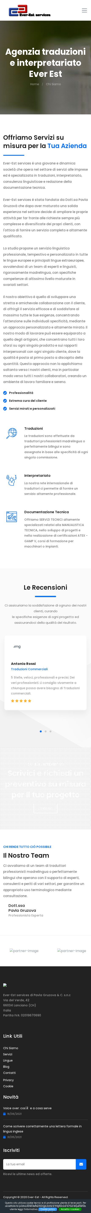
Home (34, 84)
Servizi (7, 1054)
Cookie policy (48, 1209)
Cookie (8, 1086)
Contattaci (45, 808)
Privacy (8, 1080)
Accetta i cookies (70, 1209)
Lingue (8, 1060)
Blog (6, 1067)
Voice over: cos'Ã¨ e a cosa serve (27, 1108)
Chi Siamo (53, 84)
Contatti (9, 1073)
